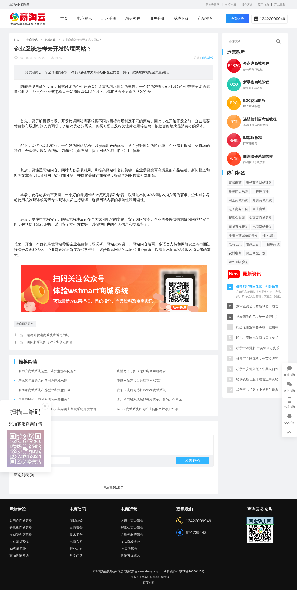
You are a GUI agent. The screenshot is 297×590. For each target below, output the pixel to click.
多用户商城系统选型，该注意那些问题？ (47, 371)
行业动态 (76, 549)
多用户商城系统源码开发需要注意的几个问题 (149, 399)
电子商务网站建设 (259, 182)
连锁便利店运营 (132, 535)
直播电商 (235, 182)
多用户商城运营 (132, 521)
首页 (64, 18)
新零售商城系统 (20, 528)
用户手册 (156, 18)
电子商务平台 (238, 209)
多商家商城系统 (260, 218)
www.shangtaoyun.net (152, 571)
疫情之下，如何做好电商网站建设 (141, 371)
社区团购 (268, 235)
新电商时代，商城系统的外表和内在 (44, 399)
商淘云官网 (213, 4)
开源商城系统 (262, 200)
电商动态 (235, 244)
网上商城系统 (238, 200)
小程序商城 (271, 244)
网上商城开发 (255, 253)
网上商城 (258, 209)
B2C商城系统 (19, 542)
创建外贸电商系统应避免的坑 (48, 335)
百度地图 (148, 582)
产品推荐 (205, 18)
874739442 (196, 532)
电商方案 (76, 542)
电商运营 (252, 244)
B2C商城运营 (130, 542)
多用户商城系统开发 (243, 235)
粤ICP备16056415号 (191, 571)
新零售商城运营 (132, 528)
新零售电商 (237, 218)
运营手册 (108, 18)
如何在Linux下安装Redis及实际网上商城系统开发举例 (57, 409)
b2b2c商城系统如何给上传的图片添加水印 (147, 409)
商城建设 (50, 39)
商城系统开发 (238, 227)
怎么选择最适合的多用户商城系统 (42, 380)
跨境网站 (117, 87)
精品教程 (132, 18)
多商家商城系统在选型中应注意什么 (44, 390)
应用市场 (263, 4)
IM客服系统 (17, 549)
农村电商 (235, 253)
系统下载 (181, 18)
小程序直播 (260, 191)
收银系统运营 (130, 556)
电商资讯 (84, 18)
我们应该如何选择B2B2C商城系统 (141, 390)
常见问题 (76, 556)
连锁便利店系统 (20, 535)
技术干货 (76, 535)
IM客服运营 (129, 549)
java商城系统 (238, 262)
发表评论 (192, 461)
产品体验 (279, 4)
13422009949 (272, 18)
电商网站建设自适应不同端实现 (139, 380)
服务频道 (246, 4)
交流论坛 (230, 4)
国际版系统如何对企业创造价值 (49, 342)
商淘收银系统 (19, 556)
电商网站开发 (24, 324)
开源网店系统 (238, 191)
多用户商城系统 (20, 521)
